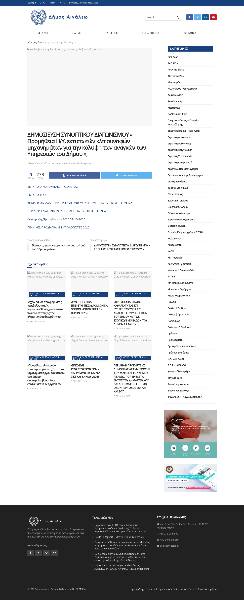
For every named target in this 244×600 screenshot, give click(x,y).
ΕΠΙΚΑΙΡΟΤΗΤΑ (150, 32)
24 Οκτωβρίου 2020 (37, 163)
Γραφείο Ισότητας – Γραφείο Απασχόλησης (183, 122)
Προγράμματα (175, 339)
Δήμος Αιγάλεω (34, 42)
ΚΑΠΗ (171, 251)
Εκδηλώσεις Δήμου (178, 206)
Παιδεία (172, 301)
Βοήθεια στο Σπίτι (177, 114)
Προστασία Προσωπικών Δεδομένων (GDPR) (169, 589)
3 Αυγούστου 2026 (37, 321)
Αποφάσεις (174, 107)
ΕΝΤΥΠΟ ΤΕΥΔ (36, 195)
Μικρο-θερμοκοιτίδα (179, 295)
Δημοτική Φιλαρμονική (180, 162)
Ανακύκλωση (175, 101)
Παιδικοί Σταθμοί (177, 308)
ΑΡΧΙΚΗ (46, 32)
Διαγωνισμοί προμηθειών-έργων (60, 42)
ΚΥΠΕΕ (171, 276)
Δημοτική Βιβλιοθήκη (179, 143)
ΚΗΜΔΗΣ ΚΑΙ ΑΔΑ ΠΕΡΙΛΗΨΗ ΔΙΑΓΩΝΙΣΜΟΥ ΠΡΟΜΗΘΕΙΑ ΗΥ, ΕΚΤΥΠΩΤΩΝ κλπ (79, 203)
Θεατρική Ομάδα (176, 225)
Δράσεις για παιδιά (178, 187)
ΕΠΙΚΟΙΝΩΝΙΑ (188, 32)
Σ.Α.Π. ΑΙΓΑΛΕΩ (176, 358)
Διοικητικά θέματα (177, 181)
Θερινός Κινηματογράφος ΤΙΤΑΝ (185, 232)
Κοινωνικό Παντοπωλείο (181, 270)
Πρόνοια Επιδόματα (178, 352)
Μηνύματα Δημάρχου (179, 289)
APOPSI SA (81, 589)
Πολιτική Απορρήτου (206, 589)
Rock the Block (176, 69)
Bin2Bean (173, 57)
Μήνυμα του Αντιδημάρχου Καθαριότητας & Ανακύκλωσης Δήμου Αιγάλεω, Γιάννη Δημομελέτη (122, 567)
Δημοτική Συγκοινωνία (180, 156)
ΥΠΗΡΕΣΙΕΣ (112, 32)
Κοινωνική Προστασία (179, 263)
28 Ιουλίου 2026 (79, 317)
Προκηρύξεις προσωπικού (182, 346)
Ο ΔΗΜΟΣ (77, 32)
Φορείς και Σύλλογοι (179, 390)
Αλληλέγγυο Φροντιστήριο (182, 88)
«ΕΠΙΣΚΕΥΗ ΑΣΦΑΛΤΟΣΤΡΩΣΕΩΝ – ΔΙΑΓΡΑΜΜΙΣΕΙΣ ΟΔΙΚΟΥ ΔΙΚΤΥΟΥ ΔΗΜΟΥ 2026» (86, 371)
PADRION (173, 63)
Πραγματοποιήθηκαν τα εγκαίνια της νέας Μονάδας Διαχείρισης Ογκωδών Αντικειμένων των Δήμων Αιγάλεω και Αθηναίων (122, 545)
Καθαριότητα (174, 244)
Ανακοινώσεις (175, 94)
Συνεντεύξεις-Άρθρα (179, 371)
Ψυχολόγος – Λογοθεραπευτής (185, 396)
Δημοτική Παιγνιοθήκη (180, 149)
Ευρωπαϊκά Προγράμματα (181, 219)
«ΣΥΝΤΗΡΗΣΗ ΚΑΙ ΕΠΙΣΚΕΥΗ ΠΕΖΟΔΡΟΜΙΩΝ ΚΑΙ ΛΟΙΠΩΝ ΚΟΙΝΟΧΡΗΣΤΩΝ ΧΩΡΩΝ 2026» (89, 307)
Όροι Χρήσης (137, 589)
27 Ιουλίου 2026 (79, 381)
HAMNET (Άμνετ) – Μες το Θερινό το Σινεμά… (119, 536)
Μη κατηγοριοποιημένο (180, 282)
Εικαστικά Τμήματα (178, 200)
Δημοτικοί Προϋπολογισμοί (183, 168)
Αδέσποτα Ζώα (176, 76)
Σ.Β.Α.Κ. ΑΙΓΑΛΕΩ (177, 365)
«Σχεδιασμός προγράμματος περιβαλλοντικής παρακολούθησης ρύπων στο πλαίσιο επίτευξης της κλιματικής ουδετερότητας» (45, 309)
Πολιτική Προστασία (178, 314)
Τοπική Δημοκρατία (178, 384)
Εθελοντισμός (175, 194)
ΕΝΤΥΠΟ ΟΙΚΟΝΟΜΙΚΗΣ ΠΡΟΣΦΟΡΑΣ (52, 187)
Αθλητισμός (174, 82)
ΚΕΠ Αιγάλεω (175, 257)
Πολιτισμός (174, 320)
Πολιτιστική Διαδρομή (179, 327)
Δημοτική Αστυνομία (179, 137)
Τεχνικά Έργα (175, 377)
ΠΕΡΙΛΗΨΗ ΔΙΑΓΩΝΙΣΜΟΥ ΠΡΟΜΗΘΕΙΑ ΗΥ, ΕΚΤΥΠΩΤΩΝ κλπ (67, 211)
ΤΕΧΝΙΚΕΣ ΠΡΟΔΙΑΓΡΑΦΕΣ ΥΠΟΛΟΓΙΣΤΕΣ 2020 (58, 227)
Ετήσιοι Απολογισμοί (179, 213)
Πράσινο (172, 333)
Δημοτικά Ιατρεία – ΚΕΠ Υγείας (184, 130)
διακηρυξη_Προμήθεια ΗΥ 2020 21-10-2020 (56, 219)
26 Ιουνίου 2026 (123, 396)
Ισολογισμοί (174, 238)
